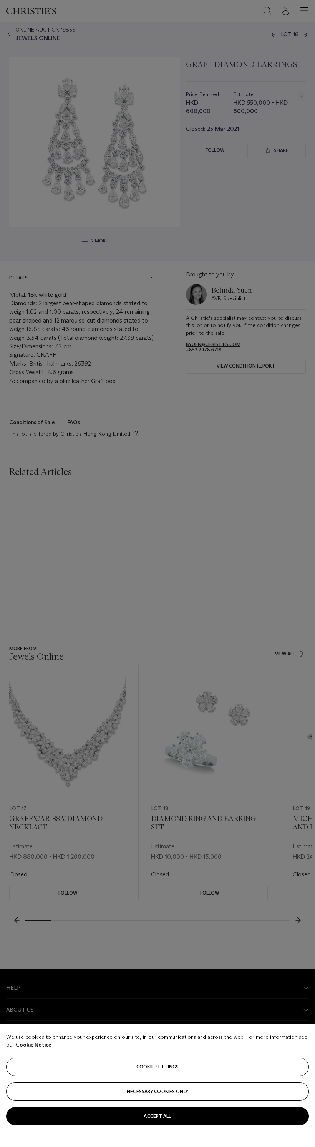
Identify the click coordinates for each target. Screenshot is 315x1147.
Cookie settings (157, 1067)
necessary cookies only (157, 1091)
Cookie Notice (33, 1044)
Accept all (157, 1116)
